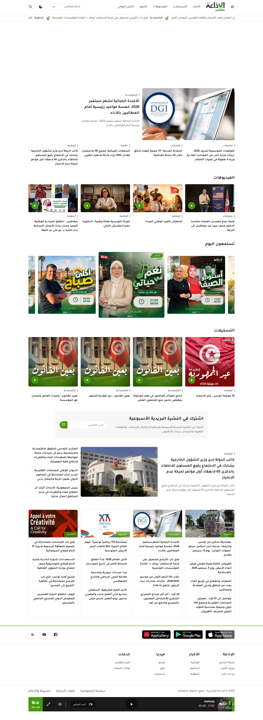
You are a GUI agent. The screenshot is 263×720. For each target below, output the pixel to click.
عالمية (124, 145)
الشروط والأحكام (39, 691)
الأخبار (196, 6)
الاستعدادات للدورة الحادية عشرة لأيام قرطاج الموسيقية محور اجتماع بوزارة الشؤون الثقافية (53, 564)
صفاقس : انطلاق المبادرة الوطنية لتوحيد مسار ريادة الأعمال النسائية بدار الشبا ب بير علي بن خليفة (56, 226)
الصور (143, 6)
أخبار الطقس (122, 662)
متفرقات (228, 145)
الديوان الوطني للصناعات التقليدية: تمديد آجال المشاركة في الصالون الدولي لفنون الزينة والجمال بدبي (56, 475)
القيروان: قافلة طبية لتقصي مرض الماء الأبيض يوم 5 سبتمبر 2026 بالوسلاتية (210, 568)
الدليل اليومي (126, 6)
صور (162, 668)
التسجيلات (180, 6)
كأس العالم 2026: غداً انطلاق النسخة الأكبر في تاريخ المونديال (106, 562)
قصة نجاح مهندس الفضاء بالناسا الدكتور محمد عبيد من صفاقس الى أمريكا (213, 226)
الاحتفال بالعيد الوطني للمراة (164, 221)
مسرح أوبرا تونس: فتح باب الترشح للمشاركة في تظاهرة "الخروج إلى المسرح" (57, 581)
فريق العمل (227, 668)
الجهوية (71, 216)
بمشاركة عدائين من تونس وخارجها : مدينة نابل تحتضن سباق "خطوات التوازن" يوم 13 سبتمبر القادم (210, 549)
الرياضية (123, 534)
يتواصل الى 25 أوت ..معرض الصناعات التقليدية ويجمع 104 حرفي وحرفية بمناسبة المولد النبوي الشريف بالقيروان (213, 605)
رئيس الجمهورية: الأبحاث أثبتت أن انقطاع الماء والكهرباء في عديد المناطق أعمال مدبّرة (56, 492)
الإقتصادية (131, 95)
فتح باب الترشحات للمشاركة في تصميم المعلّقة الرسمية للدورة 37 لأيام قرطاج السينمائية (53, 546)
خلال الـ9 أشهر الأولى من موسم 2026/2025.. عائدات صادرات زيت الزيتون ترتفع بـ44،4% (159, 581)
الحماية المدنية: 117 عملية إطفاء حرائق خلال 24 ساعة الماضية (158, 153)
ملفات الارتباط (65, 691)
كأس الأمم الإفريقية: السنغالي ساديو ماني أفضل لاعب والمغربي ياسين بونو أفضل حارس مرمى (106, 594)
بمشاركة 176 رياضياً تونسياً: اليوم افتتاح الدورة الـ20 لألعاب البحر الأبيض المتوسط (106, 546)
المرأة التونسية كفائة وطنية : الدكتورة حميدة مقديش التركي (106, 224)
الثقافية (71, 534)
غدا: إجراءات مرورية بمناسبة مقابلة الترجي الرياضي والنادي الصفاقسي (108, 577)
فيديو (162, 662)
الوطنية (71, 145)
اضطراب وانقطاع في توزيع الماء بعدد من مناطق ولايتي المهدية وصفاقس (211, 586)
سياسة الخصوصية (93, 691)
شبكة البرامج (227, 662)
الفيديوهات (160, 6)
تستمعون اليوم (220, 244)
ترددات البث (228, 674)
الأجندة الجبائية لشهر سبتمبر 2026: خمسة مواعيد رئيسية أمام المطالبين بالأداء (111, 107)
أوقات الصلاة (122, 668)
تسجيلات (159, 674)
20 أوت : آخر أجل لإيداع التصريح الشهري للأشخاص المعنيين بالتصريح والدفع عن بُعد (160, 599)
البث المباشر (79, 704)
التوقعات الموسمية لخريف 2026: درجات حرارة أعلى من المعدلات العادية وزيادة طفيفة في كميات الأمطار (211, 155)
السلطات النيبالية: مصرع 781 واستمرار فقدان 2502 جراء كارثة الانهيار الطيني (106, 153)
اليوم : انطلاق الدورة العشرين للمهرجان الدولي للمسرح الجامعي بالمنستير (54, 599)
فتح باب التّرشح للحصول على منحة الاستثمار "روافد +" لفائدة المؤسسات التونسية (130, 18)
